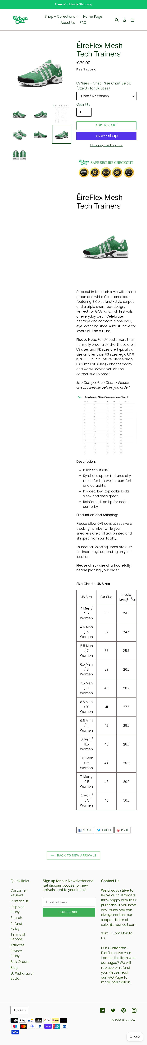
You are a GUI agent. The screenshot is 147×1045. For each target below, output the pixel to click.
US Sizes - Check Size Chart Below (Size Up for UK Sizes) (103, 86)
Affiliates (17, 945)
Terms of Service (18, 937)
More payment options (106, 145)
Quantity (83, 104)
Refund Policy (16, 926)
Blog (14, 967)
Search (16, 917)
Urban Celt (129, 1020)
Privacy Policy (16, 953)
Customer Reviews (19, 893)
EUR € (18, 1010)
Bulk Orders (20, 961)
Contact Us (20, 901)
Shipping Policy (17, 909)
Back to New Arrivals (76, 855)
